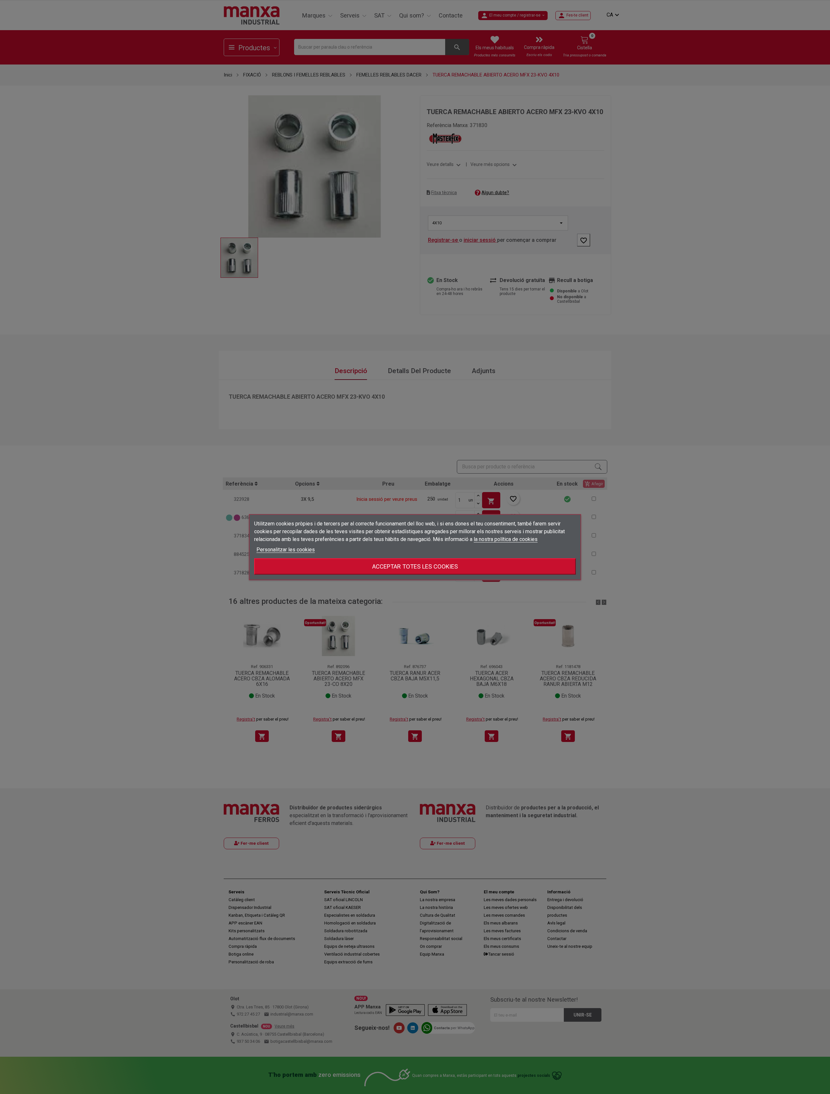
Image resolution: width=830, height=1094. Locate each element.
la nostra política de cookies (506, 539)
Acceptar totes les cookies (415, 566)
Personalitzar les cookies (285, 549)
